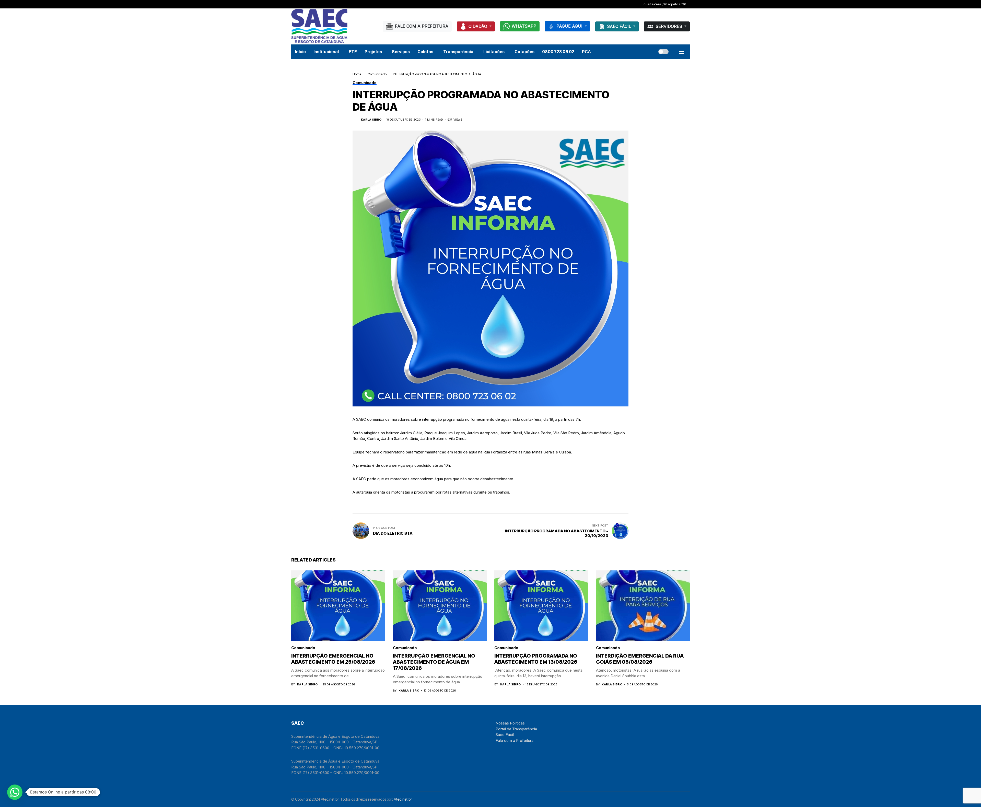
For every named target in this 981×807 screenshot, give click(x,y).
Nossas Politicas (510, 723)
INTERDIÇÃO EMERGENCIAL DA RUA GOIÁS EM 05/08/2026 (640, 659)
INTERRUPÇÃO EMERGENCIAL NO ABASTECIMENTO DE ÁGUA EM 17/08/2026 (434, 662)
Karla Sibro (371, 119)
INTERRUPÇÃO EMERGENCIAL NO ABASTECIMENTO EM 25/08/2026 (333, 659)
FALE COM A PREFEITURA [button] (421, 26)
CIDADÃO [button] (478, 26)
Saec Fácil (505, 734)
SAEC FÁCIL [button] (619, 26)
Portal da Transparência (516, 729)
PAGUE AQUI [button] (570, 26)
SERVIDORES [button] (669, 26)
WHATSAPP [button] (524, 26)
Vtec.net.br (403, 799)
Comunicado (377, 74)
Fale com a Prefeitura (514, 740)
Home (357, 74)
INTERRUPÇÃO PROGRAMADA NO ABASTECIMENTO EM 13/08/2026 (535, 659)
